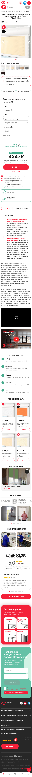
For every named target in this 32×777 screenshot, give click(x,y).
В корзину (16, 167)
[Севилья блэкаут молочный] (8, 67)
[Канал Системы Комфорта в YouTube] (25, 703)
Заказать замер (20, 3)
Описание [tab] (7, 208)
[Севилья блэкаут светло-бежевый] (13, 67)
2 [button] (16, 59)
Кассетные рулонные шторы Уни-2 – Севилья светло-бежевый (8, 455)
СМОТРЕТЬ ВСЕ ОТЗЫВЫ (16, 596)
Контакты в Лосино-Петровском (13, 730)
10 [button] (22, 591)
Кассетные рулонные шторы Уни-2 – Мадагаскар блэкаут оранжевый (23, 425)
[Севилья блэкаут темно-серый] (27, 67)
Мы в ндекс (20, 563)
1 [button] (15, 59)
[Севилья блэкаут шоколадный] (3, 72)
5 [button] (17, 523)
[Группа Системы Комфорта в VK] (21, 703)
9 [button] (20, 591)
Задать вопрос (10, 746)
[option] (16, 41)
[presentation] (16, 106)
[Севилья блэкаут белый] (3, 67)
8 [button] (19, 591)
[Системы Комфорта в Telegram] (29, 703)
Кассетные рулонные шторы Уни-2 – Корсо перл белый (7, 425)
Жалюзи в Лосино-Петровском (12, 711)
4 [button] (13, 591)
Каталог (3, 7)
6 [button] (18, 523)
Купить (8, 429)
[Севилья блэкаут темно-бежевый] (22, 67)
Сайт (17, 568)
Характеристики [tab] (21, 208)
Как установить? (25, 91)
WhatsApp (25, 568)
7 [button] (20, 523)
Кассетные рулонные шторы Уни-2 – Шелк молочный (23, 455)
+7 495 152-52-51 (9, 733)
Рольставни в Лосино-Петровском (14, 715)
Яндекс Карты (9, 568)
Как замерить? (10, 91)
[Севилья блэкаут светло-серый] (18, 67)
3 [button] (14, 523)
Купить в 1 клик (16, 171)
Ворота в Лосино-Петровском (12, 720)
